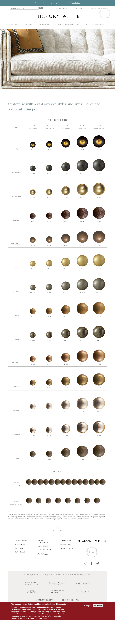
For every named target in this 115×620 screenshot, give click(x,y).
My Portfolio (66, 548)
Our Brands (65, 541)
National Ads (21, 552)
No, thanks (98, 606)
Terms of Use (28, 618)
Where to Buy (66, 544)
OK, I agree (87, 606)
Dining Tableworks (43, 554)
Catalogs (19, 548)
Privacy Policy (41, 618)
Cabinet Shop (44, 546)
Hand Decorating (45, 550)
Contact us (76, 3)
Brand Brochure (22, 541)
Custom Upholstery (43, 541)
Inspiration (20, 544)
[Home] (57, 16)
